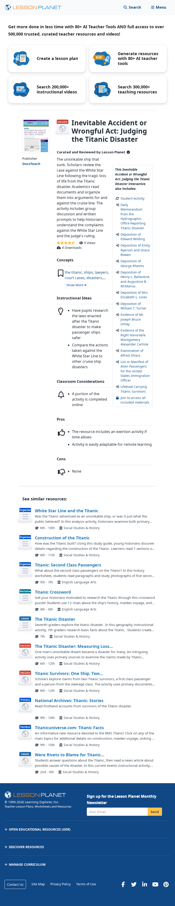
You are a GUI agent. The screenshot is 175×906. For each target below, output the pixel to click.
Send (155, 811)
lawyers (101, 272)
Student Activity (132, 198)
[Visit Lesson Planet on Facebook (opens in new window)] (123, 884)
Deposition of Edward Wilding (133, 236)
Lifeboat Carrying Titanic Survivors (134, 388)
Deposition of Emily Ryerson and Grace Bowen (135, 250)
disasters (94, 277)
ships (88, 272)
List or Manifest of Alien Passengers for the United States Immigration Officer (135, 371)
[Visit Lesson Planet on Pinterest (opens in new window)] (165, 884)
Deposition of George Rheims (132, 263)
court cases (75, 277)
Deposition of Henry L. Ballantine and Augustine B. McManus (135, 279)
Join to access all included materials (135, 400)
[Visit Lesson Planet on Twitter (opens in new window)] (133, 884)
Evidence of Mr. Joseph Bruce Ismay (132, 319)
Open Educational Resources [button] (39, 829)
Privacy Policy (60, 884)
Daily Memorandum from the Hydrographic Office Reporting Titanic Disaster (133, 216)
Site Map (38, 884)
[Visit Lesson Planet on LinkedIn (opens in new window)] (144, 884)
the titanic (73, 272)
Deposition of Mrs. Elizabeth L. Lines (135, 294)
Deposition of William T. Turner (134, 305)
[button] (158, 7)
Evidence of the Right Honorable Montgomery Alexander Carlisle (134, 337)
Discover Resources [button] (26, 847)
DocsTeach (31, 163)
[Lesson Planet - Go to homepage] (36, 7)
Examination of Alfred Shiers (132, 352)
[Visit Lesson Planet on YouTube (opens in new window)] (155, 884)
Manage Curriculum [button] (27, 864)
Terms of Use (86, 884)
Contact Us (15, 884)
